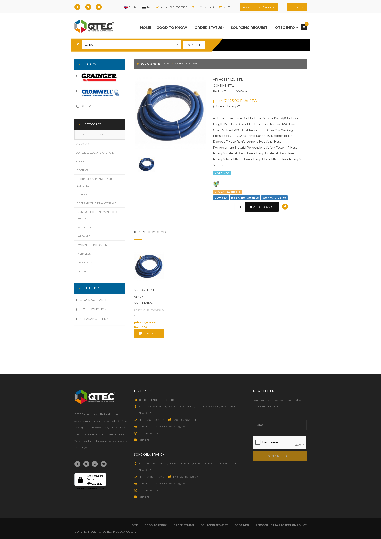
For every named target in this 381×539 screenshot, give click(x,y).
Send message (280, 456)
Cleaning (82, 161)
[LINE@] (99, 7)
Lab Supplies (84, 262)
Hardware (83, 236)
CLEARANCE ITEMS (94, 319)
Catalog (91, 64)
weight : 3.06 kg (274, 197)
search (194, 44)
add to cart (263, 206)
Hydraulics (83, 253)
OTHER (85, 106)
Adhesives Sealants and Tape (95, 152)
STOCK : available (227, 191)
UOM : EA (221, 197)
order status (209, 28)
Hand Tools (83, 227)
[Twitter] (88, 7)
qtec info (285, 28)
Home (145, 28)
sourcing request (249, 28)
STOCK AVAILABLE (93, 300)
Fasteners (83, 194)
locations (144, 439)
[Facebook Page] (77, 7)
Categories (93, 124)
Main (166, 63)
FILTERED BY (93, 288)
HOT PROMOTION (93, 309)
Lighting (81, 271)
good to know (171, 28)
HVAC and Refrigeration (91, 245)
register (296, 7)
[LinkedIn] (95, 464)
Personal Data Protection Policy (281, 525)
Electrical (82, 170)
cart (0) (227, 7)
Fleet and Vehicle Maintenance (96, 203)
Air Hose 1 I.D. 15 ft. (146, 289)
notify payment (205, 7)
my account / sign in (259, 7)
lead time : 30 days (245, 197)
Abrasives (82, 144)
